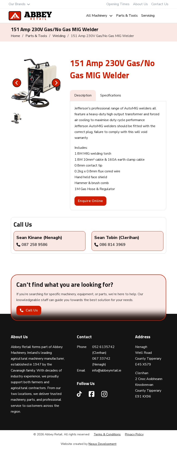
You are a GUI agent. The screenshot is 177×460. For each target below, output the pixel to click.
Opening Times (118, 4)
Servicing (148, 15)
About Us (140, 4)
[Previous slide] (17, 83)
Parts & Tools (127, 15)
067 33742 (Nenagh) (101, 361)
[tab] (36, 103)
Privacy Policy (134, 434)
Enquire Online (90, 201)
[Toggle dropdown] (28, 4)
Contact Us (159, 4)
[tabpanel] (118, 156)
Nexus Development (102, 444)
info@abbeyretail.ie (106, 370)
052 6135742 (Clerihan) (103, 350)
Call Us (32, 310)
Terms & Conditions (107, 434)
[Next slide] (56, 83)
